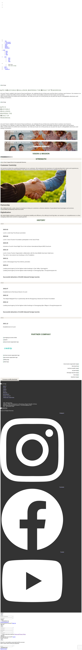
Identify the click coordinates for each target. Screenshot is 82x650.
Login (5, 66)
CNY (7, 52)
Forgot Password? (5, 622)
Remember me (5, 621)
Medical (6, 46)
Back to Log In (4, 648)
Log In (14, 636)
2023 (2, 224)
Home (2, 80)
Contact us (7, 69)
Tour (6, 41)
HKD (7, 51)
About (6, 39)
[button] (15, 63)
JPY (6, 53)
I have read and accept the (14, 634)
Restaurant (7, 47)
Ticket (6, 44)
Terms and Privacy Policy (20, 634)
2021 (2, 318)
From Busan (8, 43)
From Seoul (8, 42)
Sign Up (14, 623)
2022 (2, 283)
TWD (7, 54)
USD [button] (4, 50)
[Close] (2, 615)
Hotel (6, 45)
